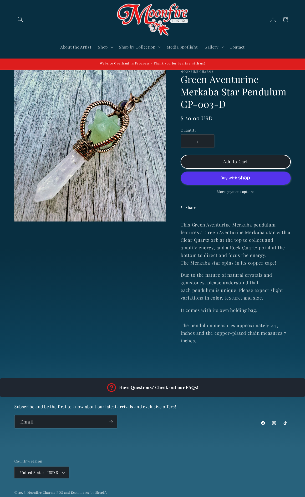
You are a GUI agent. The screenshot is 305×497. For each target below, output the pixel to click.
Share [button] (190, 207)
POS (59, 492)
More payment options (235, 191)
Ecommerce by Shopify (89, 492)
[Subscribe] (110, 421)
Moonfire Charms (41, 492)
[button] (20, 19)
